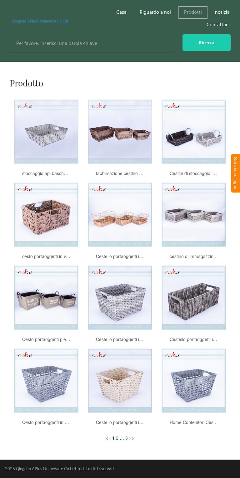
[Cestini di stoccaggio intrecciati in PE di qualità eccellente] (194, 131)
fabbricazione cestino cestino (124, 173)
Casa (121, 12)
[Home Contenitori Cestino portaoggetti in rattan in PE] (194, 380)
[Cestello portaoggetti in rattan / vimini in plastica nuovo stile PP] (120, 214)
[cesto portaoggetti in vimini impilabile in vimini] (46, 214)
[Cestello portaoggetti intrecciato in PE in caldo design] (120, 380)
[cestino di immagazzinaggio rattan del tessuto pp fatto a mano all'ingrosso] (194, 214)
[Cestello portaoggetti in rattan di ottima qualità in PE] (194, 297)
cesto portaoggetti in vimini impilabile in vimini (67, 256)
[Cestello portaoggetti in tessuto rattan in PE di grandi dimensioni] (120, 297)
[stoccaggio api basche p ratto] (46, 131)
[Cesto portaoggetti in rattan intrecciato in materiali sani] (46, 380)
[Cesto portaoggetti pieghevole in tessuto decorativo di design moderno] (46, 297)
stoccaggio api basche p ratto (51, 173)
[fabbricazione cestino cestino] (120, 131)
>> (131, 438)
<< (108, 438)
